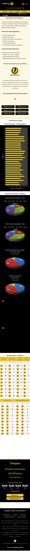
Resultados (5, 11)
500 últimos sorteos (8, 106)
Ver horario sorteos (15, 491)
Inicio (3, 13)
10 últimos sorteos (8, 113)
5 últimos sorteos (22, 113)
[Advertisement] (15, 449)
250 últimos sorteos (22, 106)
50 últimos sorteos (22, 110)
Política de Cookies (21, 517)
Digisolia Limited (18, 547)
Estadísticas (17, 11)
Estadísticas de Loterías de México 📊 (12, 13)
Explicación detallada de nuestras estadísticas (16, 63)
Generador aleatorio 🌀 (15, 498)
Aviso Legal (22, 515)
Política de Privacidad (9, 517)
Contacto (15, 515)
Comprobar (11, 11)
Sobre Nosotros (6, 515)
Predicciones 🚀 (15, 495)
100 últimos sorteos (8, 110)
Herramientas (24, 11)
